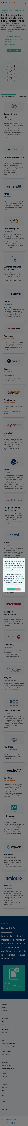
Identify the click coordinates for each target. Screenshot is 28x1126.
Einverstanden (10, 589)
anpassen (20, 576)
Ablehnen (18, 589)
